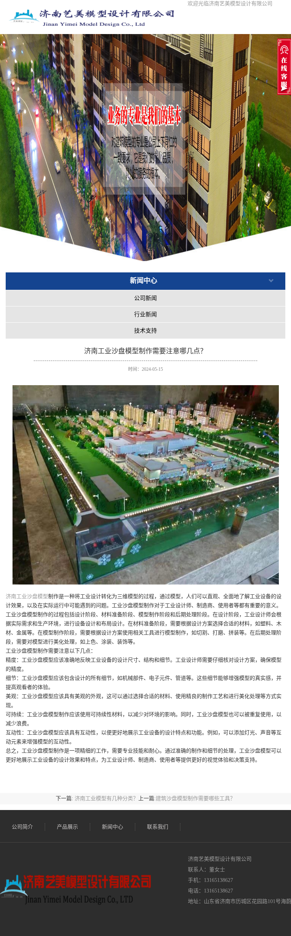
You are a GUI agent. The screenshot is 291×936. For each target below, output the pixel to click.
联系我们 (157, 827)
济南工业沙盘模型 (27, 596)
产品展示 (67, 827)
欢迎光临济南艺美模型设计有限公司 (230, 3)
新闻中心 (112, 827)
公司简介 (22, 827)
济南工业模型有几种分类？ (106, 798)
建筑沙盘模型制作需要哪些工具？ (195, 798)
